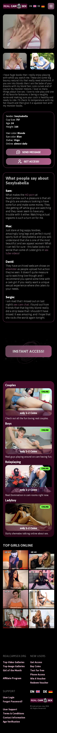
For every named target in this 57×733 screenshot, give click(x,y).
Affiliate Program (12, 678)
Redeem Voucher (39, 682)
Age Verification (11, 721)
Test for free (37, 670)
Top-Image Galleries (14, 666)
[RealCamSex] (15, 6)
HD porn (30, 194)
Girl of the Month (12, 670)
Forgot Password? (13, 701)
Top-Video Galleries (13, 662)
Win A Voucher (38, 678)
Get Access (36, 662)
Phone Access (37, 674)
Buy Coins (35, 666)
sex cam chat (21, 304)
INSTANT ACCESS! (28, 351)
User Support (10, 709)
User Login (8, 697)
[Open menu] (51, 6)
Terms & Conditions (13, 713)
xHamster (11, 269)
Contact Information (14, 717)
